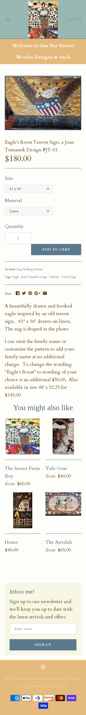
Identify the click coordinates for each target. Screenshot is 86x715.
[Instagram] (43, 669)
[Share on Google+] (37, 293)
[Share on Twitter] (24, 293)
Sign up (43, 645)
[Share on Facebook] (18, 293)
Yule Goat (56, 468)
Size (9, 178)
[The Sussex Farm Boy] (23, 436)
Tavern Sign (68, 277)
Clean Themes (32, 686)
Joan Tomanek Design (34, 277)
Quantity (14, 226)
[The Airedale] (63, 510)
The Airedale (59, 542)
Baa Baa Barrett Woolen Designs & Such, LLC (43, 679)
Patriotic (54, 277)
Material (13, 200)
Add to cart (56, 249)
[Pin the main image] (30, 293)
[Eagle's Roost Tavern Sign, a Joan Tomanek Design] (43, 79)
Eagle (15, 277)
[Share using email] (45, 293)
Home (11, 542)
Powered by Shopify (54, 686)
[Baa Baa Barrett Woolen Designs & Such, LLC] (43, 19)
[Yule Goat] (63, 436)
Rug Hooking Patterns (30, 269)
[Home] (23, 510)
